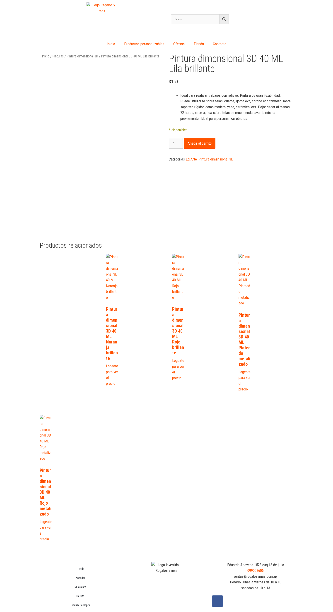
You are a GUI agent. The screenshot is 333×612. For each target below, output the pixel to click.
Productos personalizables (144, 44)
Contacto (219, 44)
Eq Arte (191, 159)
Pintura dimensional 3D (82, 56)
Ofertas (179, 44)
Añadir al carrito (200, 143)
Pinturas (58, 56)
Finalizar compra (80, 605)
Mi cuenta (80, 587)
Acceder (80, 578)
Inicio (111, 44)
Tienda (199, 44)
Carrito (80, 596)
